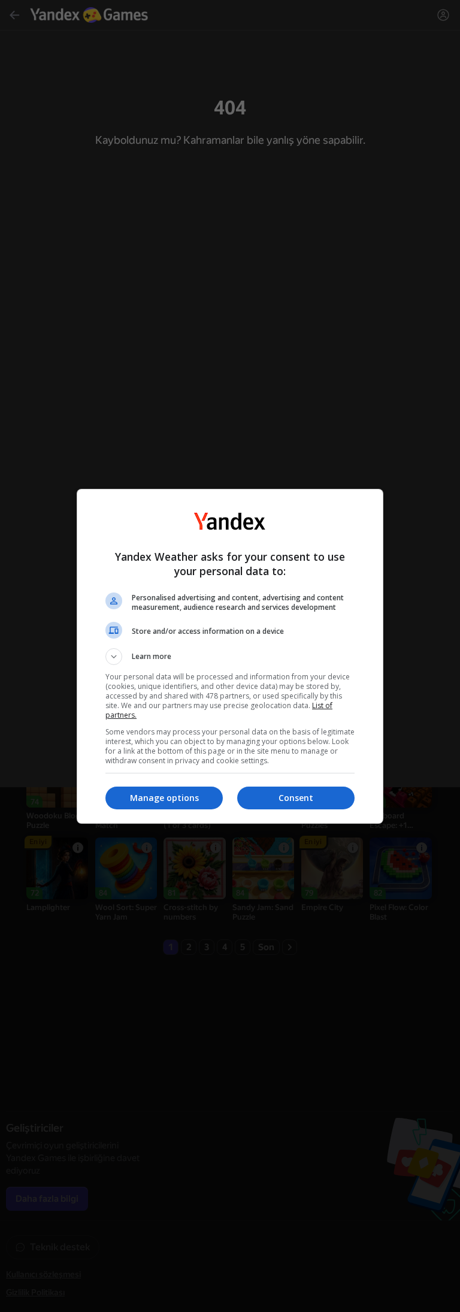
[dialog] (230, 656)
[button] (230, 656)
